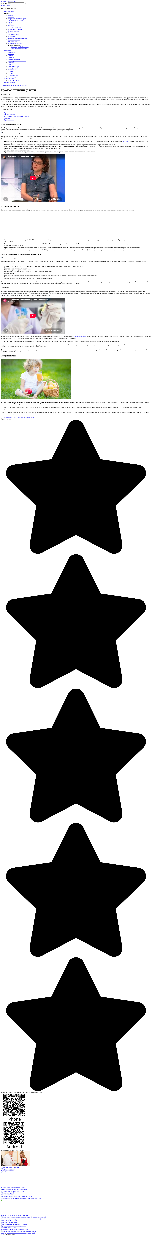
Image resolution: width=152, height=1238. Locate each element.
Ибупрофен (82, 336)
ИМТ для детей (9, 11)
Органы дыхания (13, 34)
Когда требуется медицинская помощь (16, 116)
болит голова (19, 277)
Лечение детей (5, 5)
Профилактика (9, 120)
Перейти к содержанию (8, 1)
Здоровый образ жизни (15, 20)
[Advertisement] (76, 224)
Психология (11, 36)
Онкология (11, 33)
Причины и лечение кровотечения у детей (14, 1229)
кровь (10, 417)
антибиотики (12, 52)
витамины (11, 54)
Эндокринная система (15, 43)
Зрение (10, 22)
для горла (11, 57)
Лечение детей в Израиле (19, 48)
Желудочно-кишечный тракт (17, 19)
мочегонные (12, 70)
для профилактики (13, 66)
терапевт (20, 417)
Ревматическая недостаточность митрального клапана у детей (21, 1198)
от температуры (13, 75)
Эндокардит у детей (7, 1171)
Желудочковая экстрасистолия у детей (13, 1191)
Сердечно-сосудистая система (17, 38)
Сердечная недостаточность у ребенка (13, 1226)
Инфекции (11, 26)
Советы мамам (9, 78)
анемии (125, 141)
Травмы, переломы (14, 40)
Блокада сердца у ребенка (9, 1222)
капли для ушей (13, 68)
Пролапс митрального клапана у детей (13, 1188)
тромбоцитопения (29, 417)
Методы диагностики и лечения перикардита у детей (18, 1233)
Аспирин (75, 336)
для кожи (11, 63)
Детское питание (9, 82)
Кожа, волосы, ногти (14, 27)
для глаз (10, 55)
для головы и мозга (14, 59)
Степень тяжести (9, 114)
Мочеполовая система (15, 29)
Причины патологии (10, 113)
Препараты (7, 50)
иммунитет (4, 417)
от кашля (10, 73)
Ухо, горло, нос (13, 41)
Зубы (9, 24)
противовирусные (13, 77)
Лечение (7, 118)
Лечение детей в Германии (19, 47)
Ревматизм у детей (7, 1195)
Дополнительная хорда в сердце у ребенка (14, 1215)
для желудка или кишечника (17, 61)
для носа (10, 64)
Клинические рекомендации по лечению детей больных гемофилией (23, 1219)
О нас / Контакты (13, 80)
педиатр (14, 417)
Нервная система (13, 31)
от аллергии (11, 71)
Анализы (10, 15)
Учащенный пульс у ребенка (10, 1167)
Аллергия (11, 17)
